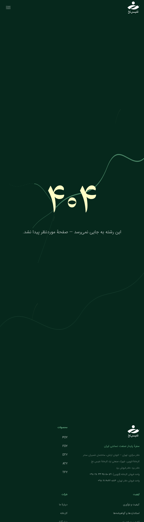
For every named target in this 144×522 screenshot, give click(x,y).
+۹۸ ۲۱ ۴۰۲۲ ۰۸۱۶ (107, 481)
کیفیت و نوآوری (131, 504)
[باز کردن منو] (8, 7)
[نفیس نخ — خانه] (134, 8)
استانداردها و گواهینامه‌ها (126, 513)
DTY (65, 454)
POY (65, 437)
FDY (65, 446)
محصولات (63, 427)
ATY (65, 463)
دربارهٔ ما (63, 504)
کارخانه (64, 513)
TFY (65, 472)
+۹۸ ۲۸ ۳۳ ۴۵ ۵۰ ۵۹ (101, 474)
